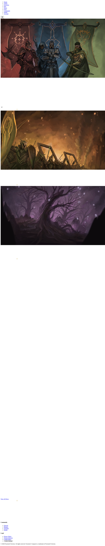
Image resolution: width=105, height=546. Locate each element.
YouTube (6, 528)
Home (5, 2)
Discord (6, 525)
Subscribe (18, 514)
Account (6, 14)
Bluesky (6, 527)
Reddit (5, 530)
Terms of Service (8, 538)
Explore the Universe (9, 257)
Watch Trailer (10, 107)
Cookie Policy (7, 539)
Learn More (4, 107)
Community (7, 11)
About (5, 3)
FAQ (5, 9)
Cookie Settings (8, 541)
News (5, 8)
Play (5, 6)
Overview (6, 5)
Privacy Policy (7, 536)
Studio (5, 12)
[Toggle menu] (2, 17)
